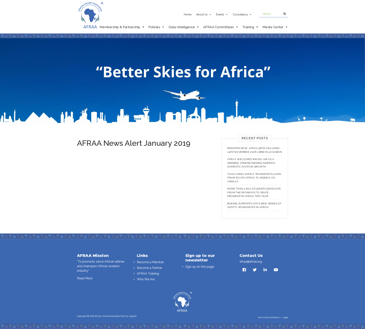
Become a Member (150, 262)
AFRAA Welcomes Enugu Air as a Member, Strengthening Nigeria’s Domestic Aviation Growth (251, 163)
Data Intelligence (182, 27)
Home (187, 14)
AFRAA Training (148, 273)
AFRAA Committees (218, 27)
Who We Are (146, 279)
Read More (84, 278)
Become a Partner (149, 268)
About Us (202, 14)
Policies (154, 27)
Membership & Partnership (120, 27)
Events (220, 14)
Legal (285, 317)
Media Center (273, 27)
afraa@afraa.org (251, 261)
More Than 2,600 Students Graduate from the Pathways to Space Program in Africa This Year (254, 192)
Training (248, 27)
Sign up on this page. (199, 266)
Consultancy (240, 14)
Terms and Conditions (268, 317)
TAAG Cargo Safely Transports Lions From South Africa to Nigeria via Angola (254, 178)
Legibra (132, 316)
